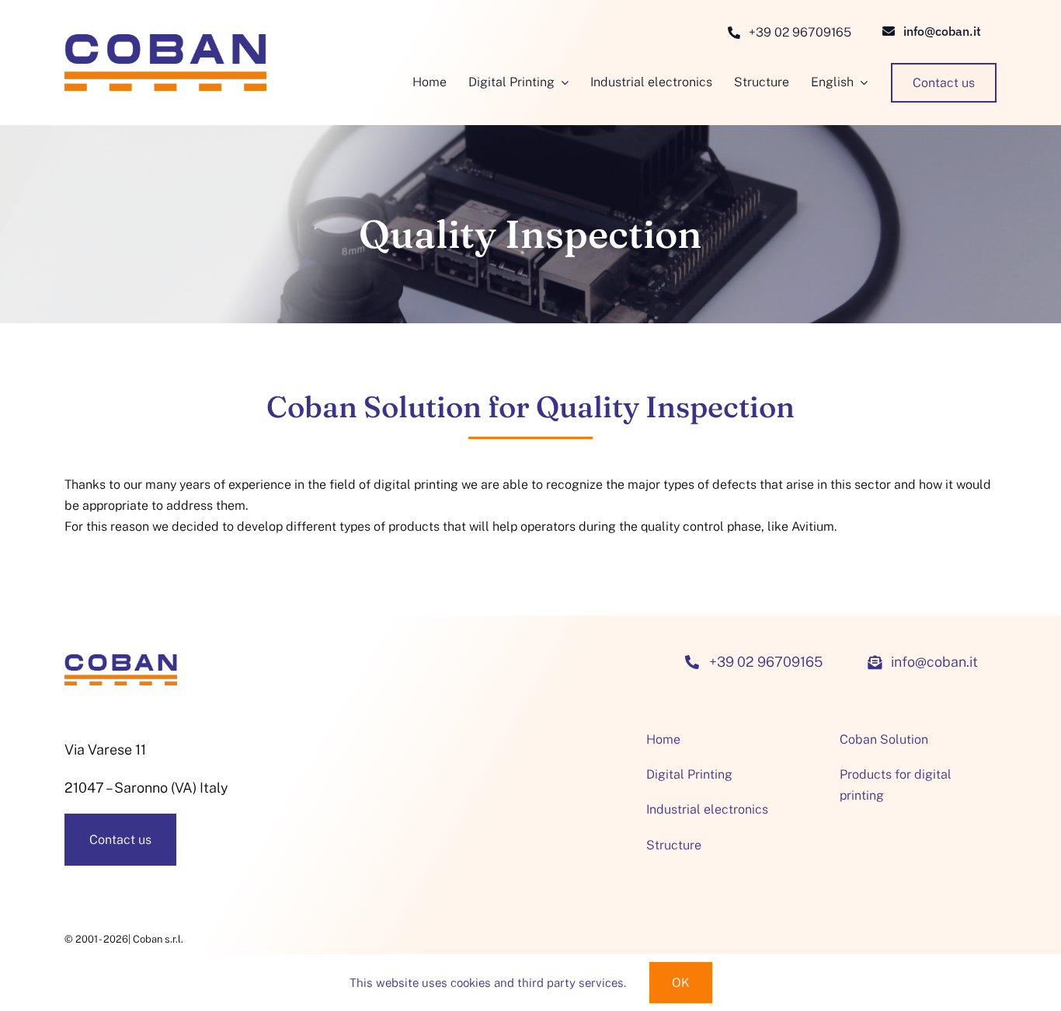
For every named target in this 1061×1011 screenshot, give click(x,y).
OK (681, 982)
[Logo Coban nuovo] (165, 41)
